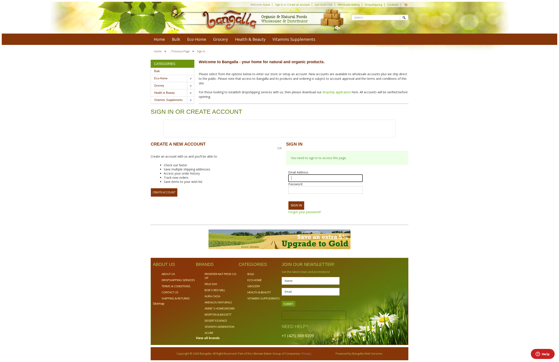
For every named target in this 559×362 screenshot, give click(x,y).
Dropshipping (373, 5)
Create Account (164, 192)
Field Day (211, 284)
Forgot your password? (304, 212)
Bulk (176, 39)
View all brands (208, 338)
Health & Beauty (250, 39)
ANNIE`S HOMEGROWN (220, 308)
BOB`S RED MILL (215, 290)
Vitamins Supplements (294, 39)
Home (158, 51)
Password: (295, 184)
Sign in (279, 5)
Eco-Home (196, 39)
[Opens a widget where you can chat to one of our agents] (543, 354)
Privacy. (306, 353)
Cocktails (393, 5)
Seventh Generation (219, 327)
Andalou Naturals (218, 302)
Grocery (220, 39)
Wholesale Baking (349, 5)
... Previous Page (179, 51)
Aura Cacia (212, 296)
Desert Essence (216, 321)
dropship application (337, 92)
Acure (209, 333)
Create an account (298, 5)
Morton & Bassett (218, 314)
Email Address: (298, 172)
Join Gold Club (324, 5)
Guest (266, 5)
